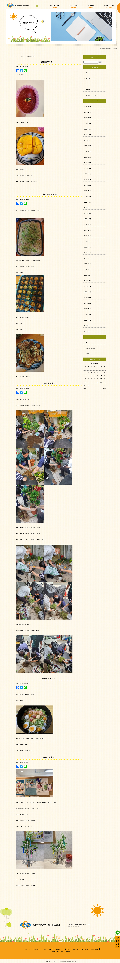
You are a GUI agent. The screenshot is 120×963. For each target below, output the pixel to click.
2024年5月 (87, 252)
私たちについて (55, 6)
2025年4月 (87, 191)
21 (101, 378)
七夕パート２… (48, 678)
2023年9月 (87, 297)
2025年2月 (87, 202)
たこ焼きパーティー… (48, 194)
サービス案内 (73, 6)
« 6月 (85, 388)
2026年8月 (87, 106)
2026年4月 (87, 129)
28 (101, 382)
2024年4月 (87, 258)
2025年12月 (87, 146)
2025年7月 (87, 174)
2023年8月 (87, 303)
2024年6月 (87, 247)
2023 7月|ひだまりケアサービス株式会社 (108, 48)
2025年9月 (87, 163)
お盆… (86, 73)
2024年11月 (87, 219)
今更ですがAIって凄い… (91, 95)
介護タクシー (66, 949)
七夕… (86, 84)
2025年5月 (87, 185)
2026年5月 (87, 123)
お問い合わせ (94, 949)
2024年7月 (87, 241)
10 (88, 375)
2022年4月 (87, 331)
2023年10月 (87, 292)
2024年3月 (87, 264)
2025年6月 (87, 179)
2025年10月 (87, 157)
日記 (85, 342)
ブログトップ (95, 57)
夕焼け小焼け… (88, 78)
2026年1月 (87, 140)
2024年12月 (87, 213)
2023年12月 (87, 281)
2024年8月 (87, 236)
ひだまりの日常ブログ (90, 348)
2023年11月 (87, 286)
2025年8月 (87, 168)
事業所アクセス (109, 6)
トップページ (37, 6)
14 (101, 375)
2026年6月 (87, 118)
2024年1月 (87, 275)
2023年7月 (87, 309)
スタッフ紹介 (47, 949)
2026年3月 (87, 134)
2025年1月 (87, 208)
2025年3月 (87, 196)
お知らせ (86, 354)
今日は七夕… (48, 757)
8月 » (104, 388)
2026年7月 (87, 112)
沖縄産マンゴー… (48, 61)
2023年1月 (87, 326)
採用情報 (91, 6)
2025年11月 (87, 151)
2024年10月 (87, 224)
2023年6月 (87, 314)
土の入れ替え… (48, 383)
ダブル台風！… (88, 90)
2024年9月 (87, 230)
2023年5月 (87, 320)
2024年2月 (87, 269)
